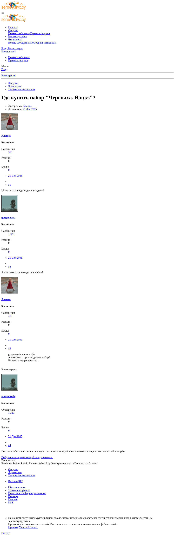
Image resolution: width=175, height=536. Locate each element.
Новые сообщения (19, 33)
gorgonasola (8, 217)
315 (10, 152)
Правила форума (40, 33)
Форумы (13, 30)
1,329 (11, 234)
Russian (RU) (15, 481)
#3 (9, 348)
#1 (9, 184)
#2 (9, 266)
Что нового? (15, 39)
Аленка (27, 106)
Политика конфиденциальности (27, 493)
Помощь (13, 496)
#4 (9, 445)
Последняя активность (43, 42)
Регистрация (8, 75)
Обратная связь (17, 487)
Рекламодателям (17, 36)
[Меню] (2, 13)
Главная (12, 27)
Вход (4, 69)
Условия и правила (19, 490)
